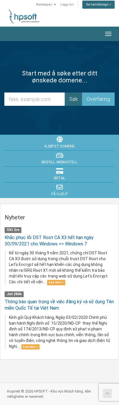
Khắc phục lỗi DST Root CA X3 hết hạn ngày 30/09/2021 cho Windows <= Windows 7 (49, 241)
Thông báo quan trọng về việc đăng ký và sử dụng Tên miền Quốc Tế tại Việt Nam (59, 305)
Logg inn (67, 4)
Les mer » (56, 282)
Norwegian (44, 4)
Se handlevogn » (98, 4)
